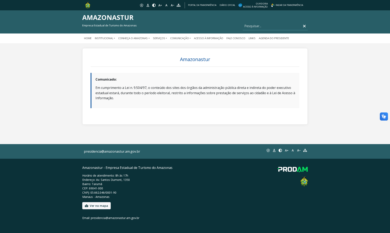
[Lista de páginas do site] (305, 150)
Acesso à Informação (208, 38)
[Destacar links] (147, 5)
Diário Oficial (227, 5)
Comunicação (179, 38)
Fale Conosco (235, 38)
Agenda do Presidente (274, 38)
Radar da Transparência (289, 5)
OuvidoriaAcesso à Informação (255, 5)
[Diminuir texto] (172, 5)
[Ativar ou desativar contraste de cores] (154, 5)
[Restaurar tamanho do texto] (166, 5)
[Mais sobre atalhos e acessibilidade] (268, 150)
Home (88, 38)
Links (252, 38)
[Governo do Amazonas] (87, 5)
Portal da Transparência (202, 5)
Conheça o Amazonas (133, 38)
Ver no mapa (99, 206)
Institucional (104, 38)
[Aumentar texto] (160, 5)
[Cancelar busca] (304, 26)
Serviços (159, 38)
